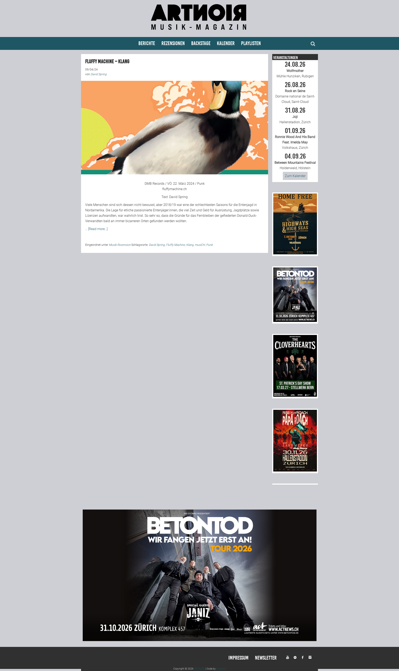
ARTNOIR (199, 668)
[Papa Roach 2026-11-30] (295, 470)
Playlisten (251, 43)
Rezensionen (173, 43)
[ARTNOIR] (199, 32)
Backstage (201, 43)
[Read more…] (98, 229)
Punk (209, 244)
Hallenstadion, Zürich (295, 115)
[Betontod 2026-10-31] (295, 321)
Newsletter (266, 658)
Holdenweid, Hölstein (295, 161)
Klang (189, 244)
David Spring (178, 197)
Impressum (238, 658)
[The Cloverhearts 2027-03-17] (295, 396)
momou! (221, 668)
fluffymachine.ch (174, 189)
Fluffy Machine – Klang (107, 61)
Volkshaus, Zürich (295, 138)
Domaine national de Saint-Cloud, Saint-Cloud (295, 92)
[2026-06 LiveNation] (295, 253)
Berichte (146, 43)
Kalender (226, 43)
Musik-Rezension (120, 244)
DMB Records (154, 184)
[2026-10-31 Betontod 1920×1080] (199, 640)
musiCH (200, 244)
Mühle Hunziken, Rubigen (295, 69)
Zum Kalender (295, 176)
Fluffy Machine (175, 244)
